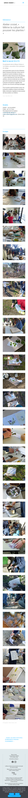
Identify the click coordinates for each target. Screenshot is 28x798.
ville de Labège (15, 767)
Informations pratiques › (14, 758)
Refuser (17, 793)
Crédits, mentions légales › (14, 770)
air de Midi (10, 784)
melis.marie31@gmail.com (10, 114)
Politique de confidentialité (14, 796)
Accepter (12, 793)
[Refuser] (26, 792)
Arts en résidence (19, 783)
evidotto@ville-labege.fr (9, 112)
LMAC (18, 784)
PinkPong (14, 784)
